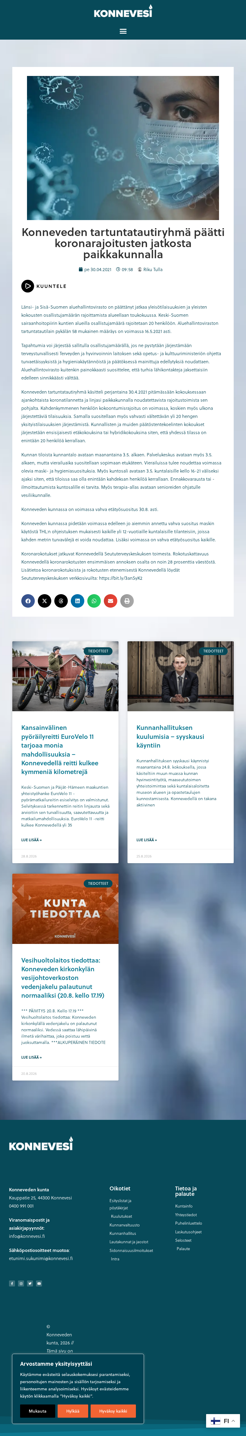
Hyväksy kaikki (113, 1411)
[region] (78, 1389)
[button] (123, 31)
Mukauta (37, 1411)
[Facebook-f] (12, 1283)
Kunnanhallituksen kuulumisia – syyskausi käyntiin (170, 736)
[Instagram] (21, 1283)
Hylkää (73, 1411)
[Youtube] (39, 1283)
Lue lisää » (31, 839)
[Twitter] (30, 1283)
